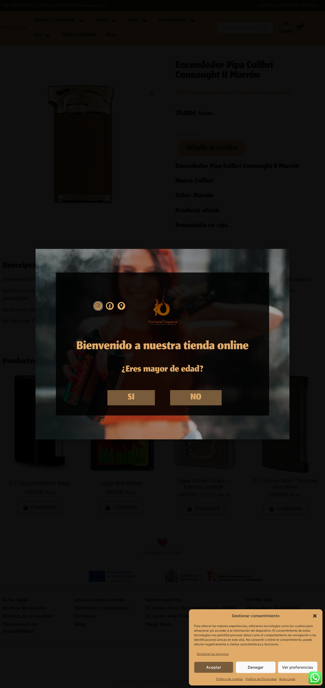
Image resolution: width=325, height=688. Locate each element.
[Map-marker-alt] (121, 306)
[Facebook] (110, 306)
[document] (162, 344)
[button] (314, 615)
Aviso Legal (287, 679)
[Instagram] (98, 306)
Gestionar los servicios (213, 654)
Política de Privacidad (261, 679)
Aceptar (213, 667)
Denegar (256, 667)
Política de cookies (229, 679)
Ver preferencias (297, 667)
